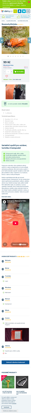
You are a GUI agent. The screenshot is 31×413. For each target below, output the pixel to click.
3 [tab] (13, 55)
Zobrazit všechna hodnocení (15, 362)
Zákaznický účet (19, 12)
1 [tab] (8, 55)
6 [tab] (20, 55)
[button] (11, 72)
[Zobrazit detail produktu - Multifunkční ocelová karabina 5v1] (22, 382)
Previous (1, 17)
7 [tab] (23, 55)
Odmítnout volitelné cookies (10, 411)
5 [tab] (18, 55)
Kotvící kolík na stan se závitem (7, 392)
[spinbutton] (8, 72)
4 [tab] (15, 55)
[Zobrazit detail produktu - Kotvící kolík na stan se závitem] (8, 382)
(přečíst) (14, 403)
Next (30, 17)
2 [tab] (10, 55)
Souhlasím (6, 407)
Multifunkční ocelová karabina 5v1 (21, 393)
